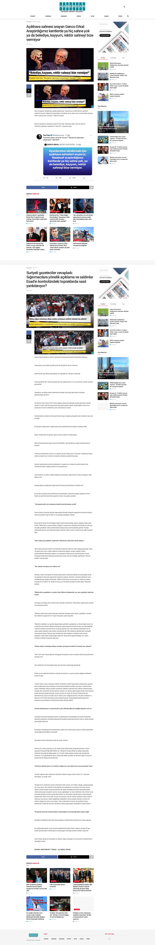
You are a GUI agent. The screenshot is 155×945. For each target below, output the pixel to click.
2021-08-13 (29, 44)
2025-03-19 (53, 919)
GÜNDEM (48, 16)
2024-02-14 (76, 921)
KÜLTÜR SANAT (36, 21)
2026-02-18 (29, 223)
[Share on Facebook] (28, 86)
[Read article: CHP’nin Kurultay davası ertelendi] (60, 875)
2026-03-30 (102, 131)
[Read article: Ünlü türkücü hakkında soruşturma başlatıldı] (83, 234)
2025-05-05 (76, 893)
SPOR (92, 16)
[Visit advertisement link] (113, 37)
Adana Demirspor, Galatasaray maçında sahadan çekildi (119, 65)
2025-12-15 (29, 252)
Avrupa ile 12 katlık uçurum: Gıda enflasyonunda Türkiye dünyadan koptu (118, 149)
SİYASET (32, 16)
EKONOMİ (64, 16)
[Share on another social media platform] (28, 95)
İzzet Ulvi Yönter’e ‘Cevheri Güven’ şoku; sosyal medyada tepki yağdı (119, 86)
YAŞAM (106, 16)
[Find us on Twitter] (124, 7)
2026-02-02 (53, 223)
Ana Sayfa (28, 21)
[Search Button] (128, 16)
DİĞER (120, 16)
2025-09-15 (53, 889)
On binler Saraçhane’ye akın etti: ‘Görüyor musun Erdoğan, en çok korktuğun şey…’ (59, 915)
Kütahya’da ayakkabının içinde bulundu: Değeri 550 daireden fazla (118, 75)
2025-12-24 (29, 893)
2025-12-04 (76, 248)
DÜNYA (79, 16)
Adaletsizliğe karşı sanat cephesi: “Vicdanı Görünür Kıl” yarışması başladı (118, 138)
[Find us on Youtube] (128, 7)
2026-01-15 (76, 223)
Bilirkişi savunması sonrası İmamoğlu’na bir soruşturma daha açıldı (119, 159)
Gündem (35, 268)
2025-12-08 (53, 252)
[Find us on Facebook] (121, 7)
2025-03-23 (29, 921)
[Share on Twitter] (28, 91)
